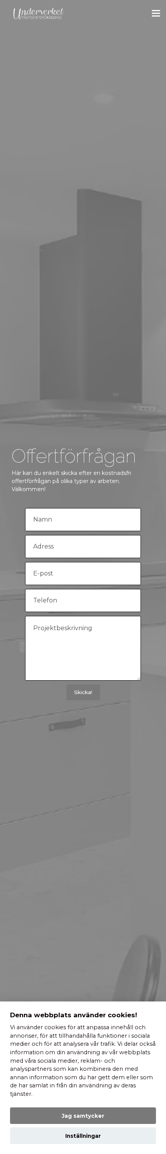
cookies (55, 1027)
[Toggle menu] (156, 13)
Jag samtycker (83, 1116)
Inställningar (83, 1136)
